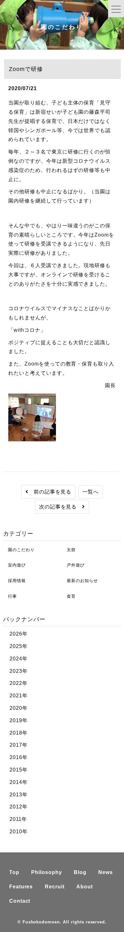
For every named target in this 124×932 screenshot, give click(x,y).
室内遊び (14, 565)
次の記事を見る (60, 506)
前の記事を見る (50, 491)
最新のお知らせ (80, 580)
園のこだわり (19, 549)
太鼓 (69, 549)
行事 (10, 596)
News (105, 872)
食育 (69, 596)
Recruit (55, 886)
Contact (20, 901)
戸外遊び (73, 565)
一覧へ (90, 491)
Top (14, 872)
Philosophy (46, 872)
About (84, 886)
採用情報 (14, 580)
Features (21, 886)
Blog (80, 872)
